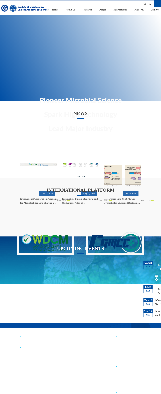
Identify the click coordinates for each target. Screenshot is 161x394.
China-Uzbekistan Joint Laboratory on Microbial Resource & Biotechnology (93, 359)
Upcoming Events (59, 339)
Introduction (26, 336)
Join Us (155, 9)
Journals (24, 363)
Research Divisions (29, 360)
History (24, 340)
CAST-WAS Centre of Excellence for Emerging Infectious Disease (92, 378)
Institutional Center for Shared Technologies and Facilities (128, 369)
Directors (25, 343)
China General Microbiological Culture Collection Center (128, 339)
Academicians (55, 351)
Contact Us (26, 347)
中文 (144, 3)
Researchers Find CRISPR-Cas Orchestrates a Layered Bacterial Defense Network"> (121, 153)
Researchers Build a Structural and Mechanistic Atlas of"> (80, 153)
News (52, 331)
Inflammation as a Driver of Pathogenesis (124, 302)
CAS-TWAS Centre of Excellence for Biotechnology (91, 368)
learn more (24, 160)
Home (55, 9)
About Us (71, 9)
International (120, 9)
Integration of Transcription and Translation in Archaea (124, 313)
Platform (139, 9)
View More (80, 172)
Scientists (54, 355)
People (103, 9)
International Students (127, 392)
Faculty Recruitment (126, 385)
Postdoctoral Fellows (126, 388)
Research (87, 9)
